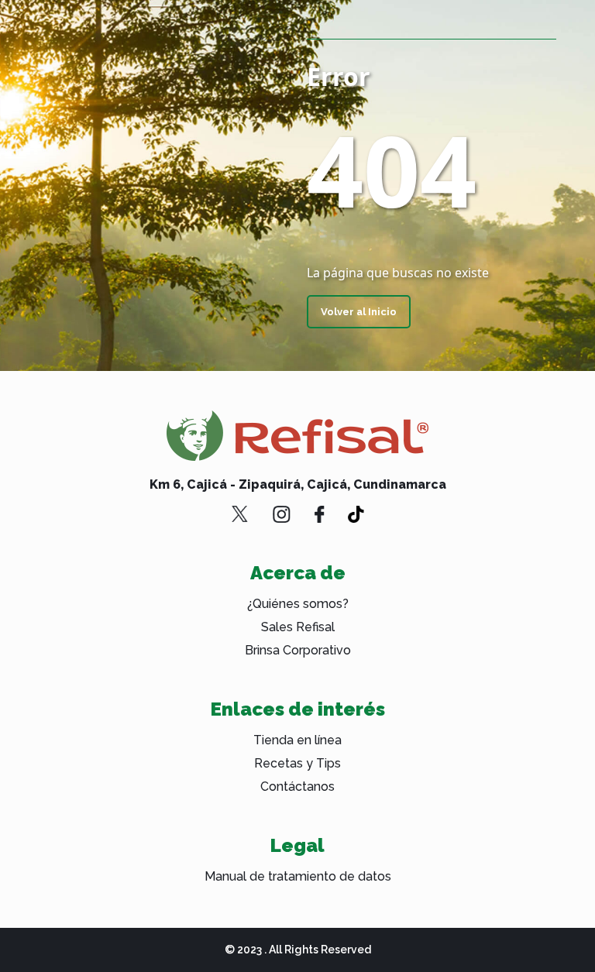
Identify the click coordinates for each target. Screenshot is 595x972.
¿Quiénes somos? (298, 603)
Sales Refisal (298, 627)
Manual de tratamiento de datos (298, 876)
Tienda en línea (297, 740)
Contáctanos (297, 786)
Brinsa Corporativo (298, 650)
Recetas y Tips (297, 763)
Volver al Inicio (359, 312)
